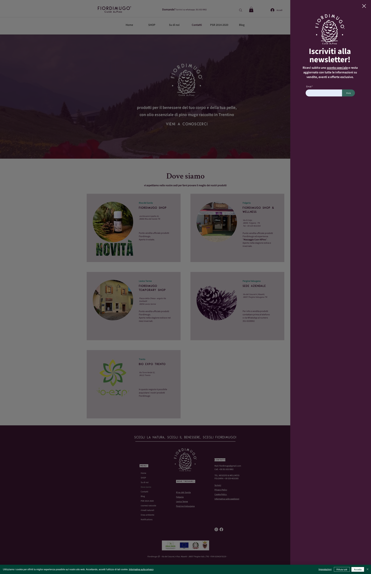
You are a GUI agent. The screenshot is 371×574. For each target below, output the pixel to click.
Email (308, 86)
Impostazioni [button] (325, 569)
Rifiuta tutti (341, 569)
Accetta (358, 569)
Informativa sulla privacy (141, 569)
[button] (364, 6)
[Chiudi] (367, 569)
